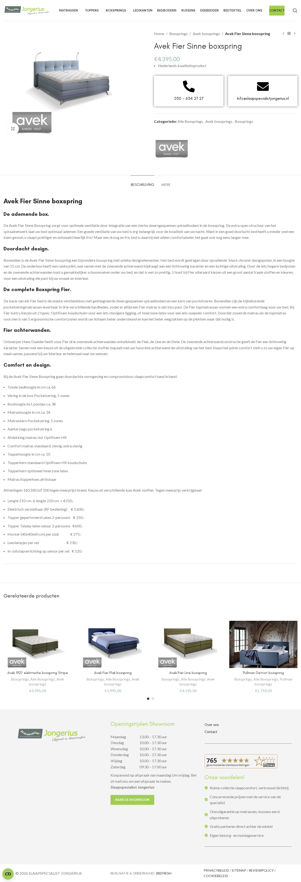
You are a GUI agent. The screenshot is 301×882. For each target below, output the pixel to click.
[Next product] (294, 33)
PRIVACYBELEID (216, 870)
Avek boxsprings (206, 33)
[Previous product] (283, 33)
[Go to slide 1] (148, 699)
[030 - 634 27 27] (189, 86)
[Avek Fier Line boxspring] (188, 644)
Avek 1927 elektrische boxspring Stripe (37, 672)
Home (159, 33)
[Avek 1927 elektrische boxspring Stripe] (38, 644)
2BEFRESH (163, 873)
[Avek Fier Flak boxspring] (113, 644)
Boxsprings (178, 33)
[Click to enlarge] (13, 129)
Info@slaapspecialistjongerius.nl (263, 98)
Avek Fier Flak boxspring (113, 672)
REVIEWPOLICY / (262, 870)
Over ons (212, 724)
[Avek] (171, 148)
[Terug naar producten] (289, 33)
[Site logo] (27, 10)
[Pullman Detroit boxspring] (263, 644)
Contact (211, 732)
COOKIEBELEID (216, 876)
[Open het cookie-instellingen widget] (8, 874)
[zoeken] (295, 10)
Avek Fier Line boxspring (188, 672)
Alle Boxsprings (190, 121)
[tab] (142, 182)
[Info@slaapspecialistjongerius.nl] (263, 86)
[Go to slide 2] (153, 699)
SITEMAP (239, 870)
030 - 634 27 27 (188, 98)
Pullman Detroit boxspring (263, 672)
